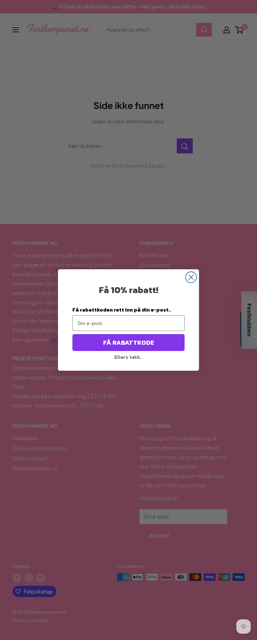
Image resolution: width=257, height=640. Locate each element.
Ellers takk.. (128, 357)
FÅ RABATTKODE (128, 342)
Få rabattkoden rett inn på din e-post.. (121, 309)
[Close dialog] (191, 277)
